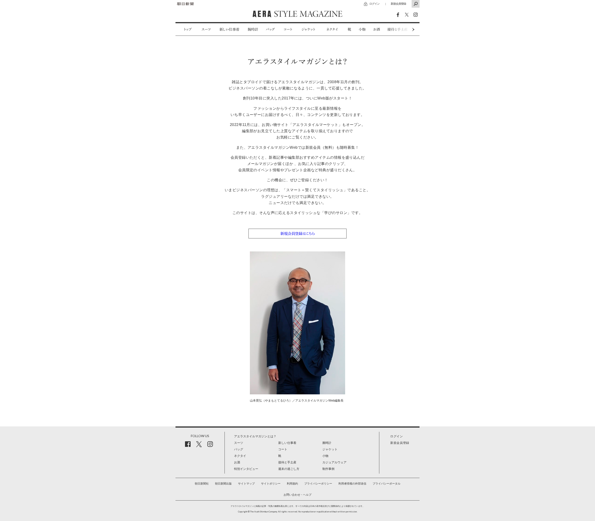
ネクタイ (332, 29)
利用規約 (292, 483)
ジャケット (308, 29)
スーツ (206, 29)
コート (288, 29)
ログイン (374, 3)
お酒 (376, 29)
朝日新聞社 (202, 483)
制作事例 (328, 469)
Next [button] (404, 29)
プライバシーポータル (386, 483)
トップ (188, 29)
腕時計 (253, 29)
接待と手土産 (287, 462)
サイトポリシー (271, 483)
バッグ (270, 29)
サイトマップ (246, 483)
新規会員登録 (398, 3)
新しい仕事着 (229, 29)
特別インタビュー (246, 469)
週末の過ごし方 (288, 469)
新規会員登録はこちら (297, 233)
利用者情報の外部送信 (352, 483)
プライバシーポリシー (318, 483)
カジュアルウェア (334, 462)
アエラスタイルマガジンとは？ (255, 436)
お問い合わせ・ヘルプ (297, 494)
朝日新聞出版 (223, 483)
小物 (362, 29)
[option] (185, 29)
